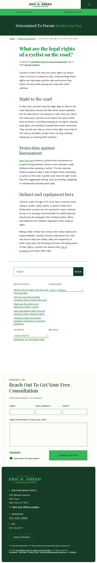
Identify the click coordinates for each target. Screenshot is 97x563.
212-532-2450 (25, 12)
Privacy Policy (33, 552)
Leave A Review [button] (21, 537)
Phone (66, 406)
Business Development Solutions (53, 552)
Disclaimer (15, 452)
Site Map (22, 552)
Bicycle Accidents (32, 65)
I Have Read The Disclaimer (26, 458)
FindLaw (72, 552)
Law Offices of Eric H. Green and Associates (48, 62)
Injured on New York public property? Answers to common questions (29, 321)
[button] (89, 4)
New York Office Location (25, 507)
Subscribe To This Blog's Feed (29, 339)
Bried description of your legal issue (28, 420)
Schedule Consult (74, 12)
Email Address (43, 406)
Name (13, 406)
